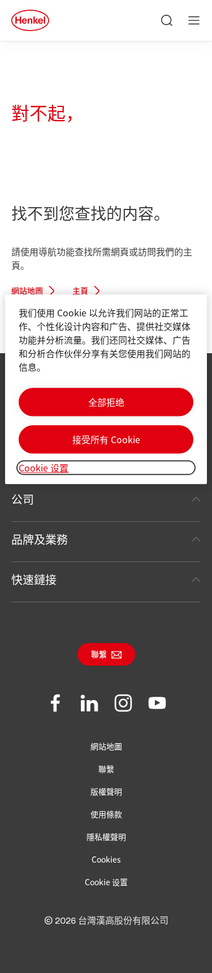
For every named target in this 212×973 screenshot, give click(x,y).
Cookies (106, 859)
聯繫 (99, 655)
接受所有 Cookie (106, 439)
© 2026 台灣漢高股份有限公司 (106, 920)
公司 (22, 499)
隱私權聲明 (106, 836)
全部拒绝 (106, 402)
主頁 (80, 291)
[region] (105, 389)
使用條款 (106, 814)
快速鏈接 (34, 579)
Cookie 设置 (106, 882)
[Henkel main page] (30, 20)
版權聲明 (106, 791)
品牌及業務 (39, 539)
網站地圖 (27, 291)
